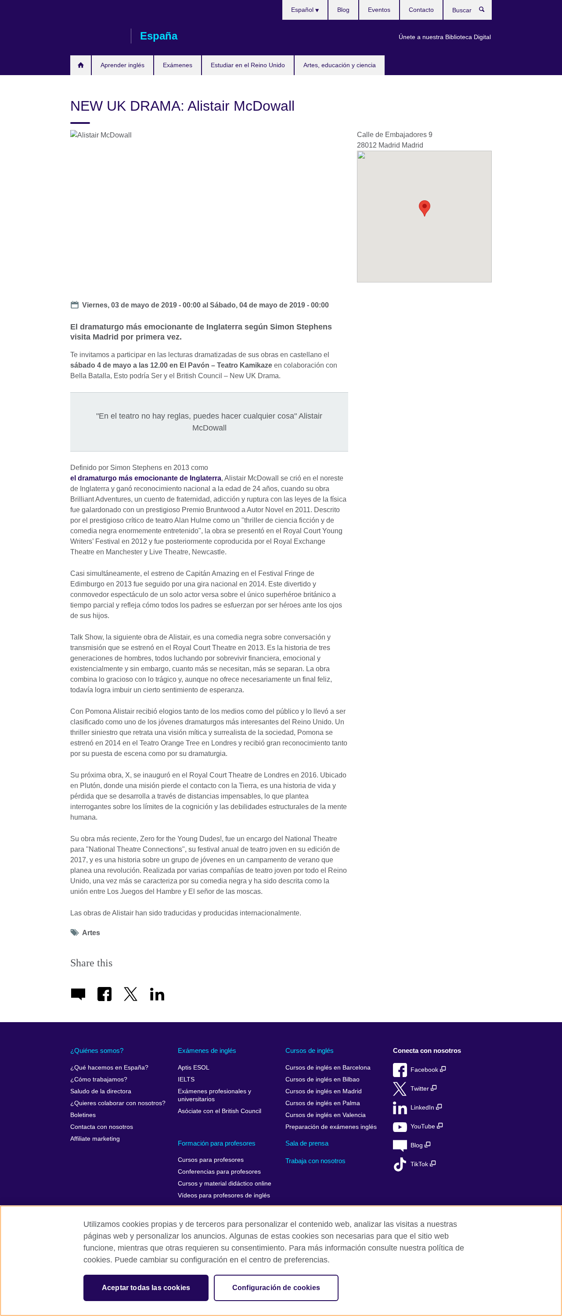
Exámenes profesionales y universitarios (214, 1095)
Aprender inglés (122, 65)
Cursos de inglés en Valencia (325, 1115)
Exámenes (177, 65)
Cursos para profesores (211, 1160)
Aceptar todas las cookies (146, 1287)
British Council (96, 36)
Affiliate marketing (95, 1138)
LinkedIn (423, 1107)
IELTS (186, 1079)
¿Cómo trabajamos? (98, 1079)
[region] (281, 1260)
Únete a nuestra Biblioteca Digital (445, 36)
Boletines (83, 1115)
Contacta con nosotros (101, 1127)
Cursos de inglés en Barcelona (328, 1067)
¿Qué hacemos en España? (109, 1067)
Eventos (379, 9)
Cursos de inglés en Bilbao (322, 1079)
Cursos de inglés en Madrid (323, 1091)
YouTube (424, 1126)
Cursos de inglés (309, 1050)
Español (303, 9)
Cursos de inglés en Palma (322, 1103)
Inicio (80, 65)
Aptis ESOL (193, 1067)
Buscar (486, 11)
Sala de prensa (306, 1143)
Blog (343, 9)
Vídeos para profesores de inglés (224, 1195)
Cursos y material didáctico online (224, 1183)
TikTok (420, 1164)
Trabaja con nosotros (315, 1160)
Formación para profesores (217, 1143)
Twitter (421, 1088)
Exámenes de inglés (207, 1050)
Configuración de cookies (276, 1287)
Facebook (425, 1070)
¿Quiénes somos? (96, 1050)
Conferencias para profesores (219, 1171)
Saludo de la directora (100, 1091)
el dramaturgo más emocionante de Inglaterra (145, 478)
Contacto (421, 9)
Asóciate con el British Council (219, 1111)
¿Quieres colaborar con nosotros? (118, 1103)
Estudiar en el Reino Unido (248, 65)
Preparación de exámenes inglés (331, 1127)
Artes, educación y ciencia (339, 65)
